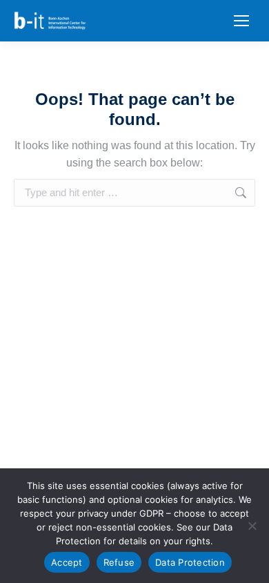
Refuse (119, 562)
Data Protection (190, 562)
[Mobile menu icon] (241, 21)
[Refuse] (252, 526)
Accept (67, 562)
